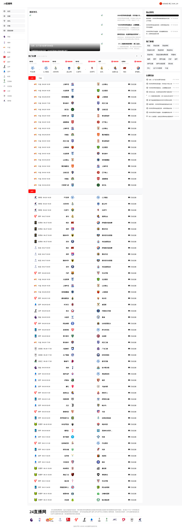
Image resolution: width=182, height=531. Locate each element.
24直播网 (8, 3)
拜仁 (148, 68)
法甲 (8, 67)
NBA (8, 42)
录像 (8, 26)
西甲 (8, 62)
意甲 (8, 71)
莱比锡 (170, 63)
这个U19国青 (157, 68)
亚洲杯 (9, 81)
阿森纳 (173, 54)
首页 (8, 11)
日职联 (9, 96)
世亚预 (9, 86)
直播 (8, 16)
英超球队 (150, 54)
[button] (137, 56)
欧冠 (8, 52)
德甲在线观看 (160, 63)
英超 (8, 36)
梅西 (148, 59)
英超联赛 (161, 50)
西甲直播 (162, 59)
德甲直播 (150, 63)
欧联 (8, 76)
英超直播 (156, 45)
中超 (8, 47)
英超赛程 (165, 45)
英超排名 (170, 50)
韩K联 (9, 101)
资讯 (8, 21)
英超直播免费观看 (162, 54)
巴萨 (170, 59)
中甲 (8, 91)
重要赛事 (10, 31)
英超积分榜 (151, 50)
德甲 (8, 57)
